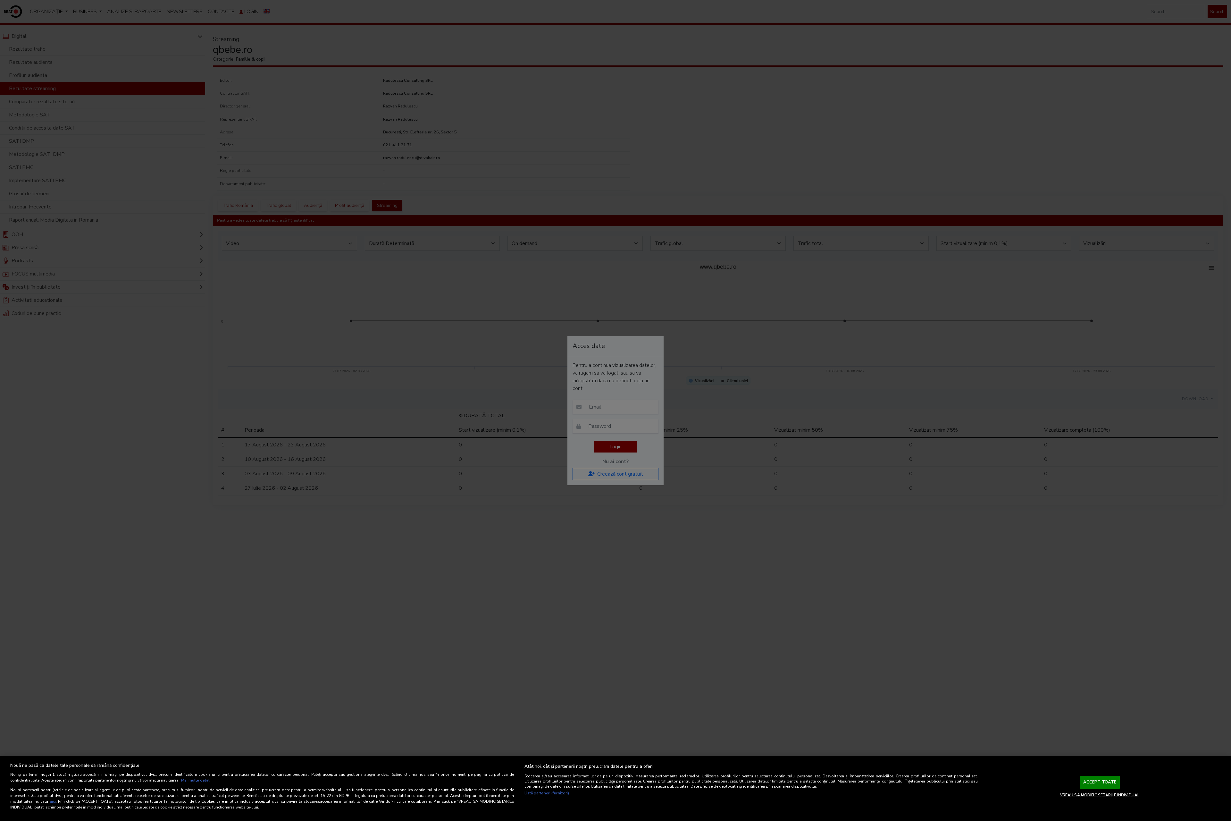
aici (53, 801)
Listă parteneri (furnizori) (546, 793)
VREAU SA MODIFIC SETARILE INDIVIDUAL (1099, 795)
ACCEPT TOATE (1100, 782)
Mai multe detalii (196, 780)
